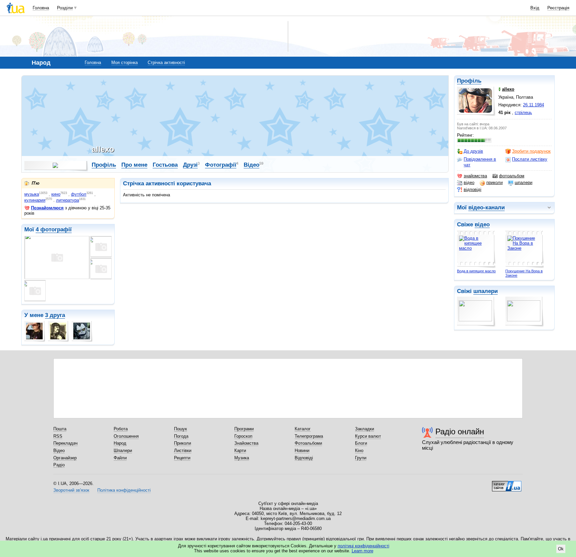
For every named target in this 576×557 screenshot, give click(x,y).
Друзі (190, 165)
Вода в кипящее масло (476, 271)
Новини (302, 450)
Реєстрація (558, 7)
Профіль (469, 81)
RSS (57, 436)
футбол (78, 194)
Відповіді (304, 457)
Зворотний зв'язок (71, 490)
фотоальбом (511, 175)
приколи (494, 182)
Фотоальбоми (308, 443)
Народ (120, 443)
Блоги (361, 443)
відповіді (472, 189)
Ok (561, 548)
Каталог (303, 428)
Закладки (364, 428)
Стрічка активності (166, 62)
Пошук (180, 428)
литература (67, 200)
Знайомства (246, 443)
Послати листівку (529, 159)
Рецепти (182, 457)
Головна (41, 7)
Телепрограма (309, 436)
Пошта (59, 428)
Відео (251, 165)
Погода (181, 436)
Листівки (182, 450)
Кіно (359, 450)
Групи (360, 457)
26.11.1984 (533, 104)
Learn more (362, 550)
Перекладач (65, 443)
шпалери (523, 182)
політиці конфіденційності (363, 545)
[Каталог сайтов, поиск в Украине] (506, 483)
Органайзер (65, 457)
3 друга (55, 315)
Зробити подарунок (531, 151)
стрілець (523, 112)
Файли (120, 457)
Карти (240, 450)
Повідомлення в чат (480, 162)
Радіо (59, 464)
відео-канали (486, 207)
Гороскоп (243, 436)
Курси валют (368, 436)
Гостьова (165, 165)
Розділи (65, 7)
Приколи (182, 443)
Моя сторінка (124, 62)
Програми (244, 428)
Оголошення (126, 436)
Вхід (534, 7)
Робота (121, 428)
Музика (241, 457)
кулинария (34, 200)
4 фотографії (54, 229)
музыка (31, 194)
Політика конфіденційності (124, 490)
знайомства (475, 175)
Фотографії (220, 165)
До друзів (473, 151)
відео (469, 182)
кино (55, 194)
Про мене (134, 165)
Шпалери (123, 450)
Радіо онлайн (459, 431)
